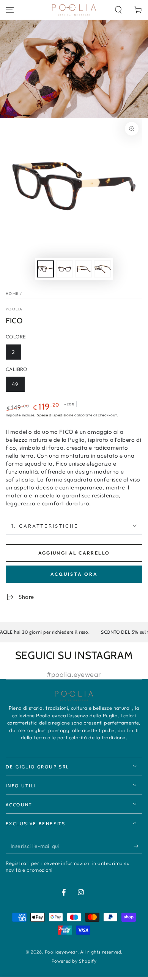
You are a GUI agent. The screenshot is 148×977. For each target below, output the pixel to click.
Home (12, 293)
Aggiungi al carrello (74, 553)
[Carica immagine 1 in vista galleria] (45, 268)
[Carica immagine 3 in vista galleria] (83, 268)
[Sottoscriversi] (138, 846)
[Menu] (10, 9)
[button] (118, 9)
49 (15, 384)
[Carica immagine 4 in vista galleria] (102, 268)
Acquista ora (74, 574)
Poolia (14, 309)
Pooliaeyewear (61, 952)
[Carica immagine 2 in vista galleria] (64, 268)
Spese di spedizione (55, 415)
